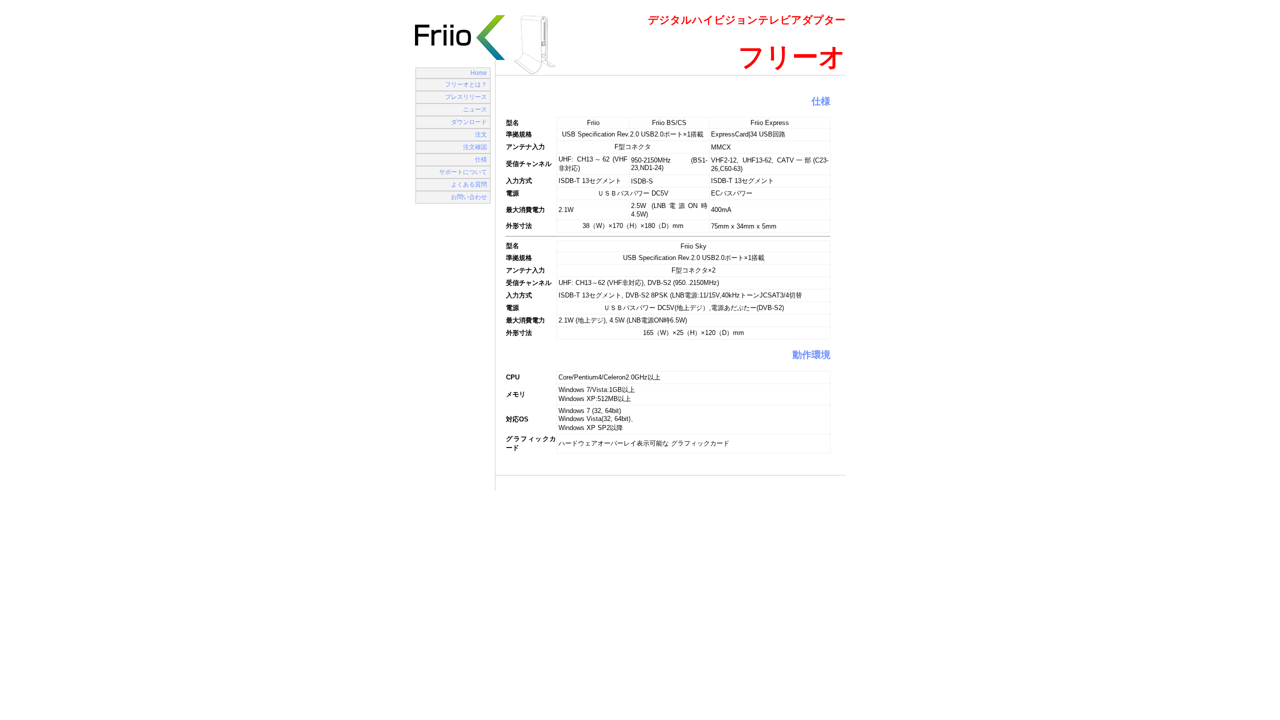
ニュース (475, 109)
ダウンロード (469, 122)
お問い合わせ (469, 197)
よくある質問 (469, 184)
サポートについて (463, 172)
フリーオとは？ (466, 84)
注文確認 (475, 147)
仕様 (481, 159)
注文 (481, 134)
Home (478, 73)
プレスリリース (466, 97)
